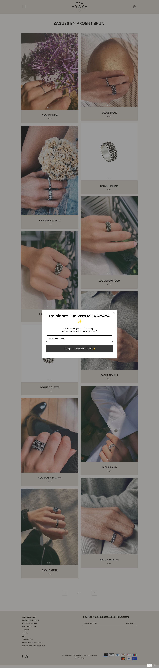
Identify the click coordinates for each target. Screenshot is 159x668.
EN (154, 665)
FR (150, 665)
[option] (154, 665)
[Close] (114, 312)
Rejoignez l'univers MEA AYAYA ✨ (79, 349)
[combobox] (149, 665)
